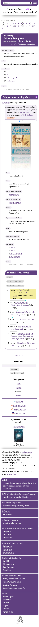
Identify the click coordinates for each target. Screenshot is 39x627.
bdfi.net (9, 75)
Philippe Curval (7, 532)
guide (18, 384)
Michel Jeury (7, 579)
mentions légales (26, 452)
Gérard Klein (7, 535)
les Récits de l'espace (9, 576)
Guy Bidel (6, 561)
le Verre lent (6, 511)
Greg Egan (6, 585)
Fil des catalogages (19, 405)
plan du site (19, 355)
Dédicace (6, 609)
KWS (3, 503)
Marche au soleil (17, 329)
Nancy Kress (21, 343)
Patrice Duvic (25, 112)
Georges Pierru (7, 588)
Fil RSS (36, 97)
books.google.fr (11, 78)
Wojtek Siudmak (27, 115)
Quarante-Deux (11, 474)
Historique (6, 603)
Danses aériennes (18, 426)
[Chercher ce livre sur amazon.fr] (19, 442)
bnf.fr (13, 250)
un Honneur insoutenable (10, 520)
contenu (18, 387)
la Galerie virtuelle (8, 558)
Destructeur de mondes (20, 305)
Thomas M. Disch (23, 333)
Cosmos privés (6, 543)
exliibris (4, 480)
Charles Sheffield (21, 302)
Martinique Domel (8, 552)
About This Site (19, 413)
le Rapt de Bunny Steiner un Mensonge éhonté (22, 336)
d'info (11, 118)
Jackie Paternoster (9, 567)
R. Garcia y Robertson (24, 312)
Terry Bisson (21, 319)
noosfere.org (10, 81)
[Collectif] (6, 102)
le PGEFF (4, 494)
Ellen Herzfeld (7, 549)
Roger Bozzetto (7, 538)
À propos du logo (8, 612)
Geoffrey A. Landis (24, 326)
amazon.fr (9, 72)
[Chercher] (30, 3)
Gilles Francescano (8, 564)
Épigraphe (6, 606)
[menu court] (35, 3)
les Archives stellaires (9, 529)
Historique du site (20, 409)
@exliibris (19, 402)
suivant (18, 395)
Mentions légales (8, 597)
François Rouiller (8, 570)
